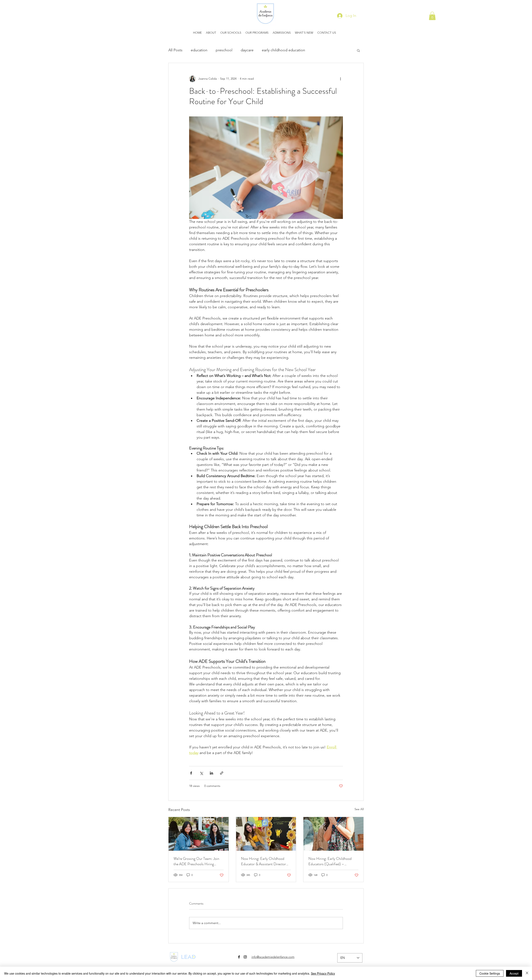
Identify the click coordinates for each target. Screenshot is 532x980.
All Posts (175, 50)
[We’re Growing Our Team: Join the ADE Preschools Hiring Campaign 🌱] (199, 834)
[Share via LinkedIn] (211, 773)
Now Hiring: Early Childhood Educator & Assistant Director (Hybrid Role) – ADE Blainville (264, 861)
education (199, 50)
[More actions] (340, 78)
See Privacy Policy (323, 973)
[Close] (527, 973)
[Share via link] (222, 773)
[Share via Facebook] (191, 773)
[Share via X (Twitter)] (201, 773)
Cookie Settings (489, 973)
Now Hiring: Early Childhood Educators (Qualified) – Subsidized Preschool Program (330, 861)
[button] (432, 16)
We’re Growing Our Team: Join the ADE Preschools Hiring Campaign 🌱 (196, 861)
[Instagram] (245, 957)
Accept (514, 973)
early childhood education (283, 50)
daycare (247, 50)
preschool (224, 50)
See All (359, 809)
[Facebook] (239, 957)
